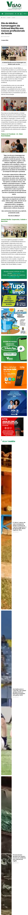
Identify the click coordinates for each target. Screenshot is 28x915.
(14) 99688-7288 (14, 277)
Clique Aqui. (17, 273)
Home (4, 17)
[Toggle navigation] (2, 14)
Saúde (13, 17)
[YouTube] (21, 13)
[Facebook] (16, 13)
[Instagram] (18, 13)
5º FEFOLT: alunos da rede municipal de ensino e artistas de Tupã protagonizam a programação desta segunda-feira (19, 526)
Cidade (8, 17)
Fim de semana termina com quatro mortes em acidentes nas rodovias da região (19, 858)
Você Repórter (10, 13)
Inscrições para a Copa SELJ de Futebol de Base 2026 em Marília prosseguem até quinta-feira (19, 692)
